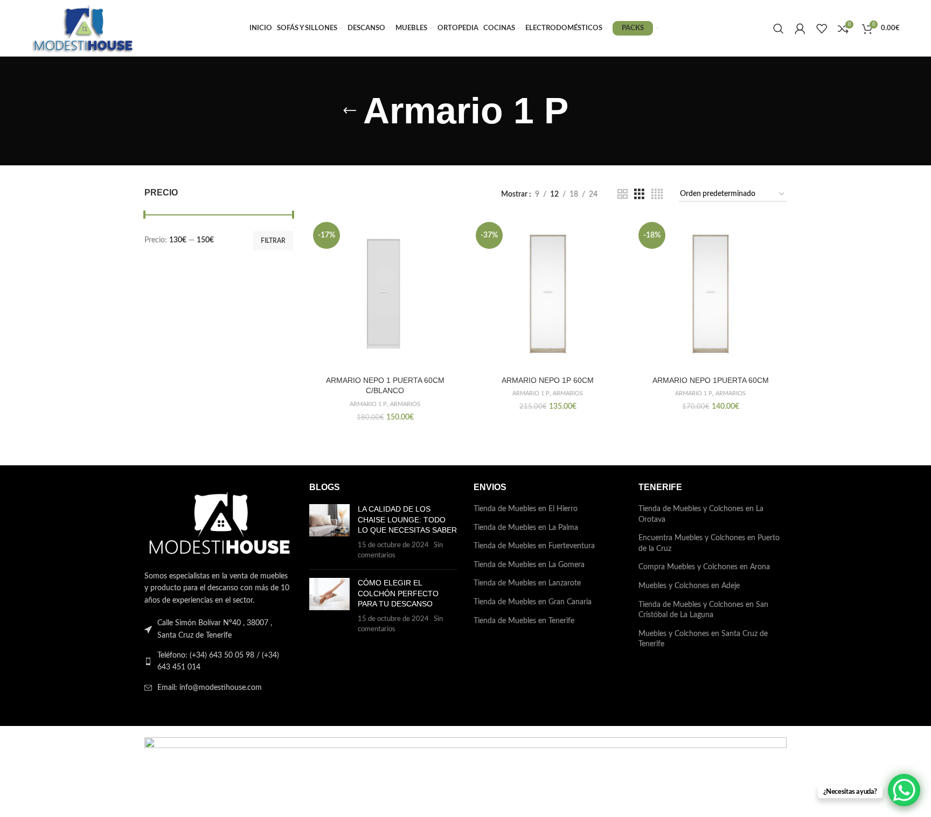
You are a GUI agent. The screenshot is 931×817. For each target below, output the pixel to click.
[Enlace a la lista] (218, 662)
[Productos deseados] (821, 28)
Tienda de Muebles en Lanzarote (527, 583)
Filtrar (273, 241)
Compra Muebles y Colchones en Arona (704, 567)
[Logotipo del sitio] (83, 28)
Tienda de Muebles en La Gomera (529, 565)
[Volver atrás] (349, 111)
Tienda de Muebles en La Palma (526, 528)
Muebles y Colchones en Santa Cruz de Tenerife (703, 639)
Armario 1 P (368, 404)
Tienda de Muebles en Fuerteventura (534, 546)
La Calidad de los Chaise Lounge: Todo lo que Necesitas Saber (407, 519)
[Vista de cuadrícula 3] (639, 194)
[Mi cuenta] (800, 28)
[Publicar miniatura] (329, 532)
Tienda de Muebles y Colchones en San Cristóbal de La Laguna (703, 610)
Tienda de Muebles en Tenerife (524, 621)
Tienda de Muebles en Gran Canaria (533, 602)
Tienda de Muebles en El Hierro (526, 509)
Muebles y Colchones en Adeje (689, 586)
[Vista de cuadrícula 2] (622, 194)
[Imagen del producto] (385, 294)
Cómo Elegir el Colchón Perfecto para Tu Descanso (398, 593)
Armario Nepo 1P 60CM (548, 380)
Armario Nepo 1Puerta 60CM (710, 380)
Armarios (405, 404)
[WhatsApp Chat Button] (904, 790)
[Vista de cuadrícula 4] (657, 194)
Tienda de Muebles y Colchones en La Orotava (700, 514)
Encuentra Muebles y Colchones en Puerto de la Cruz (709, 543)
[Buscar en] (778, 28)
